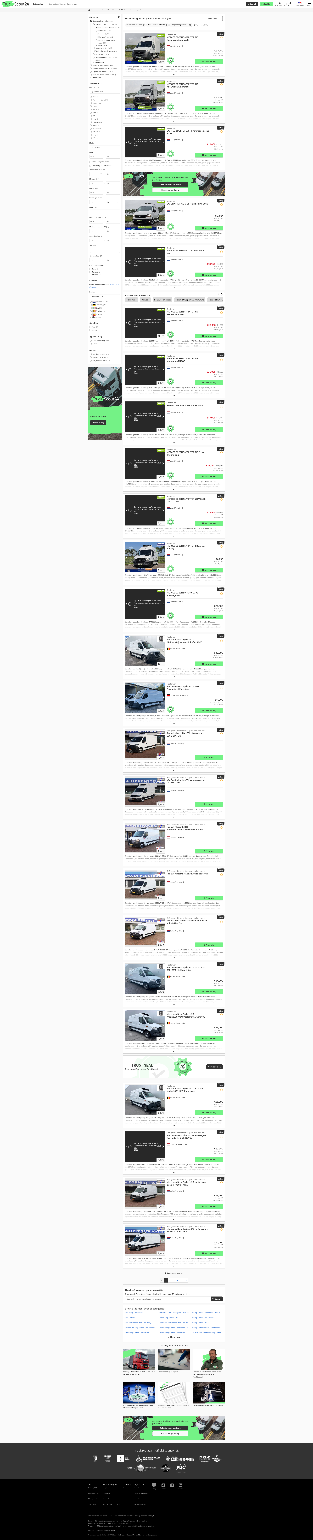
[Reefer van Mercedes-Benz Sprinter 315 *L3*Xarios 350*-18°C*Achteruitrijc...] (145, 979)
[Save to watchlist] (221, 38)
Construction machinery (104, 65)
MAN (95, 138)
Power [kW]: (93, 188)
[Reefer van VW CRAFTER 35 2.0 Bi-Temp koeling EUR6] (145, 215)
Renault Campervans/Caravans (190, 300)
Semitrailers (102, 54)
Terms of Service (138, 1535)
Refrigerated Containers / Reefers (206, 1312)
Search (253, 4)
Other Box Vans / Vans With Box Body (174, 1322)
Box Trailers (130, 1317)
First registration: (95, 198)
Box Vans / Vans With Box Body (138, 1322)
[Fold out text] (174, 74)
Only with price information (102, 166)
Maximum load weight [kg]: (99, 227)
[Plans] (105, 399)
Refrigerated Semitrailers (203, 1317)
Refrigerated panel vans (109, 27)
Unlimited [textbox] (97, 296)
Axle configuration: (96, 265)
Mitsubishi (97, 122)
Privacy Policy (125, 1535)
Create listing (98, 422)
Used (95, 330)
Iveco (96, 109)
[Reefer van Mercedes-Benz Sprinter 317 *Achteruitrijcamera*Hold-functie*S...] (145, 651)
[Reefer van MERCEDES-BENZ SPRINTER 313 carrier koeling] (145, 557)
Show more (175, 1337)
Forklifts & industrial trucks (105, 68)
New (95, 327)
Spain (98, 314)
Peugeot (97, 128)
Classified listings (101, 340)
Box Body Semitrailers (134, 1312)
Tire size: (92, 245)
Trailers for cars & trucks (106, 51)
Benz (96, 97)
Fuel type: (93, 207)
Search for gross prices (101, 162)
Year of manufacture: (97, 169)
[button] (309, 4)
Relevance (212, 18)
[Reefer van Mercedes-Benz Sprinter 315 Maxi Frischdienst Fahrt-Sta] (145, 698)
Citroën (96, 132)
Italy (98, 308)
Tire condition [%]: (96, 256)
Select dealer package (170, 184)
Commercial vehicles (103, 21)
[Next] (163, 48)
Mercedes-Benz (100, 100)
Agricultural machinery (103, 71)
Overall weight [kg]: (96, 236)
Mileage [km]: (94, 179)
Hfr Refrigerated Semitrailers (137, 1332)
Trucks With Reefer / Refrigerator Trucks (209, 1332)
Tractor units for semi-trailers (106, 58)
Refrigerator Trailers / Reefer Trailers (207, 1327)
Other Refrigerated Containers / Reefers (176, 1327)
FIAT (95, 106)
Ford (95, 119)
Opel (95, 113)
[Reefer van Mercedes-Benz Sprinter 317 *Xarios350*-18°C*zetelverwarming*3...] (145, 1025)
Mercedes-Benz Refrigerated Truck (174, 1312)
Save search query (174, 1273)
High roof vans (105, 37)
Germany (100, 305)
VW (95, 116)
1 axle (95, 269)
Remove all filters (202, 25)
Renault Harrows (216, 300)
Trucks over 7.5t (103, 48)
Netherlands (101, 301)
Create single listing (170, 190)
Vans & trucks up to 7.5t (106, 24)
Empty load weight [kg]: (98, 217)
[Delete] (143, 25)
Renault (97, 103)
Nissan (96, 125)
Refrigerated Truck (200, 1322)
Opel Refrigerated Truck (169, 1317)
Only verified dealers (102, 360)
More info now (214, 1067)
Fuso (95, 135)
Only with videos (100, 357)
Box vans (103, 34)
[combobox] (105, 296)
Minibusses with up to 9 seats (107, 41)
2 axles (96, 272)
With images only (101, 354)
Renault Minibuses (162, 300)
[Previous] (127, 48)
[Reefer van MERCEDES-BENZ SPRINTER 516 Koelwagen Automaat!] (145, 48)
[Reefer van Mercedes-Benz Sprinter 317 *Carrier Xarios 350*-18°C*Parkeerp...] (145, 1100)
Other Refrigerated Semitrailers (172, 1332)
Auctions (97, 344)
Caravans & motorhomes (104, 75)
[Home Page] (89, 10)
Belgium (100, 311)
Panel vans (104, 31)
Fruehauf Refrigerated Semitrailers (140, 1327)
